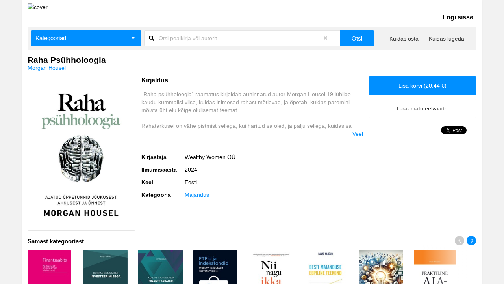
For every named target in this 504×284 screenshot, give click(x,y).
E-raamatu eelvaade (422, 108)
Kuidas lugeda (446, 39)
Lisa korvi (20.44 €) (422, 85)
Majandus (197, 195)
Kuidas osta (404, 39)
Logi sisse (458, 17)
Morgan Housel (47, 68)
